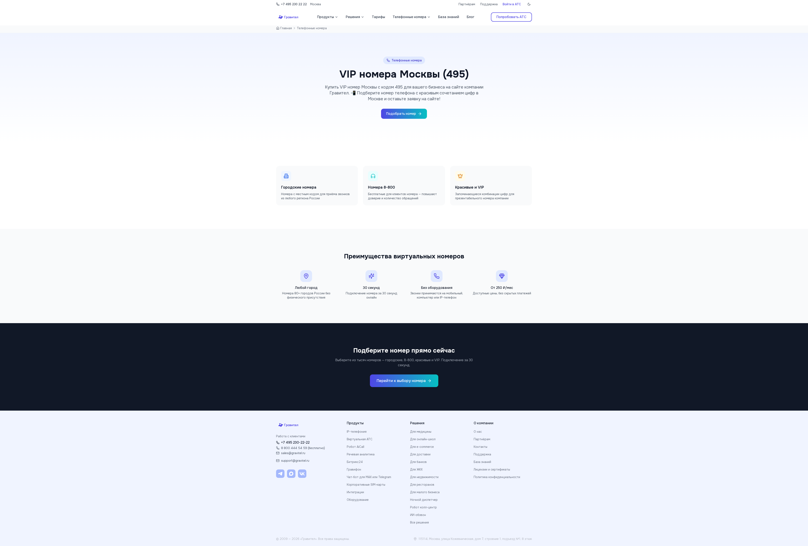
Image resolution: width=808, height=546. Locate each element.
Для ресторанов (422, 485)
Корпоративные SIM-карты (366, 485)
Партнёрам (466, 4)
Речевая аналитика (361, 454)
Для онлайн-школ (423, 439)
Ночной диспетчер (424, 500)
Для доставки (420, 454)
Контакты (480, 447)
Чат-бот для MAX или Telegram (369, 477)
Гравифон (354, 469)
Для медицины (420, 432)
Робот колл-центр (423, 507)
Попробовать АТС (511, 17)
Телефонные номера (312, 28)
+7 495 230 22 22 (294, 4)
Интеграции (355, 492)
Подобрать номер (401, 113)
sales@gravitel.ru (293, 453)
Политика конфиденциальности (497, 477)
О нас (478, 432)
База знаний (482, 462)
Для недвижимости (424, 477)
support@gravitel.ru (295, 461)
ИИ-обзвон (418, 515)
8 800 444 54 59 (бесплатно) (303, 448)
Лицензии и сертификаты (492, 469)
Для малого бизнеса (425, 492)
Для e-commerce (422, 447)
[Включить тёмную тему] (529, 4)
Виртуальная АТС (359, 439)
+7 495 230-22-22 (295, 442)
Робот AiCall (355, 447)
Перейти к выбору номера (401, 380)
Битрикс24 (355, 462)
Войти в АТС (512, 4)
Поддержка (489, 4)
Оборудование (358, 500)
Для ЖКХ (416, 469)
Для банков (418, 462)
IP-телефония (357, 432)
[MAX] (291, 473)
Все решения (419, 522)
